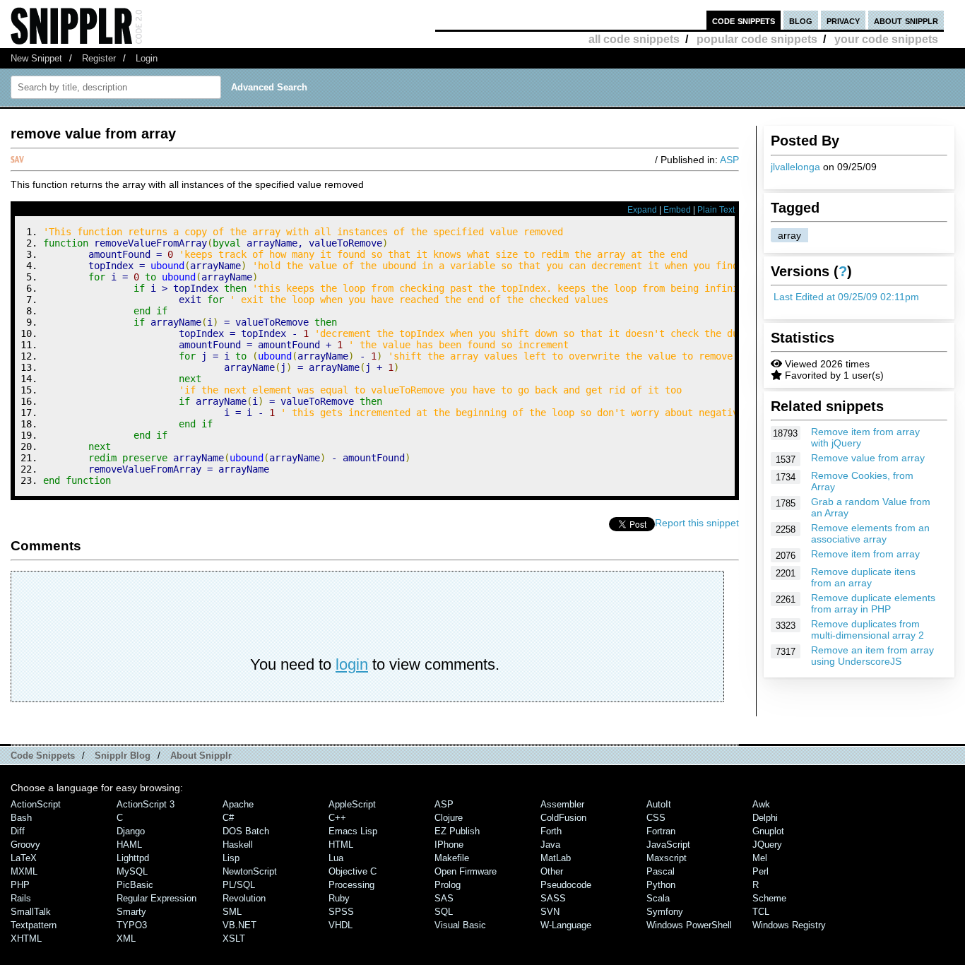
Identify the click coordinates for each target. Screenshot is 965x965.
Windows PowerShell (689, 925)
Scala (658, 898)
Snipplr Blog (122, 755)
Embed (677, 210)
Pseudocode (565, 885)
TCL (760, 911)
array (789, 235)
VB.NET (239, 925)
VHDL (340, 925)
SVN (550, 911)
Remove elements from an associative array (870, 533)
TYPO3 (132, 925)
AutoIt (658, 804)
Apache (238, 804)
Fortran (660, 831)
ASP (729, 159)
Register (99, 58)
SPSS (341, 911)
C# (228, 817)
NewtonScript (250, 871)
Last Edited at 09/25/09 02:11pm (846, 296)
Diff (18, 831)
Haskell (238, 844)
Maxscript (666, 858)
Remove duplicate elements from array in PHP (873, 603)
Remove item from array (865, 554)
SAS (444, 898)
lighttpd (133, 858)
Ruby (339, 898)
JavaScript (668, 844)
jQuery (767, 844)
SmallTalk (31, 911)
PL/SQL (239, 885)
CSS (655, 817)
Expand (642, 210)
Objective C (352, 871)
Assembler (562, 804)
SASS (553, 898)
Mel (759, 858)
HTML (340, 844)
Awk (761, 804)
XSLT (234, 938)
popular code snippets (757, 39)
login (352, 664)
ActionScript (36, 804)
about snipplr (906, 20)
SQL (443, 911)
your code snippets (886, 39)
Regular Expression (156, 898)
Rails (21, 898)
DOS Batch (246, 831)
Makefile (451, 858)
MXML (24, 871)
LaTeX (24, 858)
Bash (21, 817)
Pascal (660, 871)
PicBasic (135, 885)
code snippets (743, 20)
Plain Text (716, 210)
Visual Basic (460, 925)
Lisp (231, 858)
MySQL (132, 871)
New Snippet (36, 58)
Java (550, 844)
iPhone (448, 844)
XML (126, 938)
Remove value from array (868, 457)
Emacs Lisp (352, 831)
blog (800, 20)
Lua (335, 858)
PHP (20, 885)
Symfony (664, 911)
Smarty (131, 911)
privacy (843, 20)
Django (131, 831)
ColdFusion (563, 817)
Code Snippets (43, 755)
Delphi (765, 817)
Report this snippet (697, 522)
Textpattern (34, 925)
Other (551, 871)
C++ (337, 817)
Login (147, 58)
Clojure (448, 817)
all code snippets (634, 39)
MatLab (555, 858)
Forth (551, 831)
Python (660, 885)
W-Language (565, 925)
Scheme (769, 898)
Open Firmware (465, 871)
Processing (351, 885)
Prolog (447, 885)
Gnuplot (768, 831)
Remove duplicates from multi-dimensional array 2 (867, 629)
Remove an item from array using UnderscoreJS (872, 655)
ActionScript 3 (145, 804)
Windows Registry (789, 925)
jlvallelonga (795, 166)
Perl (760, 871)
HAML (129, 844)
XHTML (26, 938)
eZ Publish (457, 831)
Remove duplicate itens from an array (863, 577)
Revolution (244, 898)
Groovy (25, 844)
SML (232, 911)
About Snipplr (201, 755)
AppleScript (352, 804)
